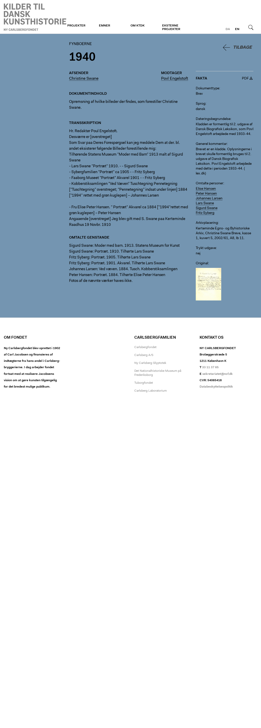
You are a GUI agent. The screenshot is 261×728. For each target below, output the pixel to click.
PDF (245, 78)
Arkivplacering (207, 223)
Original (202, 263)
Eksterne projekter (171, 27)
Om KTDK (137, 25)
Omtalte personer (209, 183)
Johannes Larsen (209, 198)
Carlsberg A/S (143, 355)
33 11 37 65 (210, 367)
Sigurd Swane (206, 208)
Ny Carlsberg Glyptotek (150, 363)
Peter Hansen (206, 194)
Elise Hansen (206, 189)
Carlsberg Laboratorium (150, 390)
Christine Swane (83, 79)
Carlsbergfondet (145, 347)
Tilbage (242, 47)
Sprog (200, 104)
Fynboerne (35, 17)
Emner (104, 25)
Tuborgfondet (143, 382)
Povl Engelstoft (174, 79)
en (237, 29)
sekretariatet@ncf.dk (217, 374)
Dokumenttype (207, 88)
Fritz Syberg (205, 213)
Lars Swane (205, 203)
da (228, 29)
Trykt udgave (206, 248)
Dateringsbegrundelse (213, 119)
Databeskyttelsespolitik (216, 386)
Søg (250, 27)
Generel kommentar (211, 144)
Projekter (76, 25)
